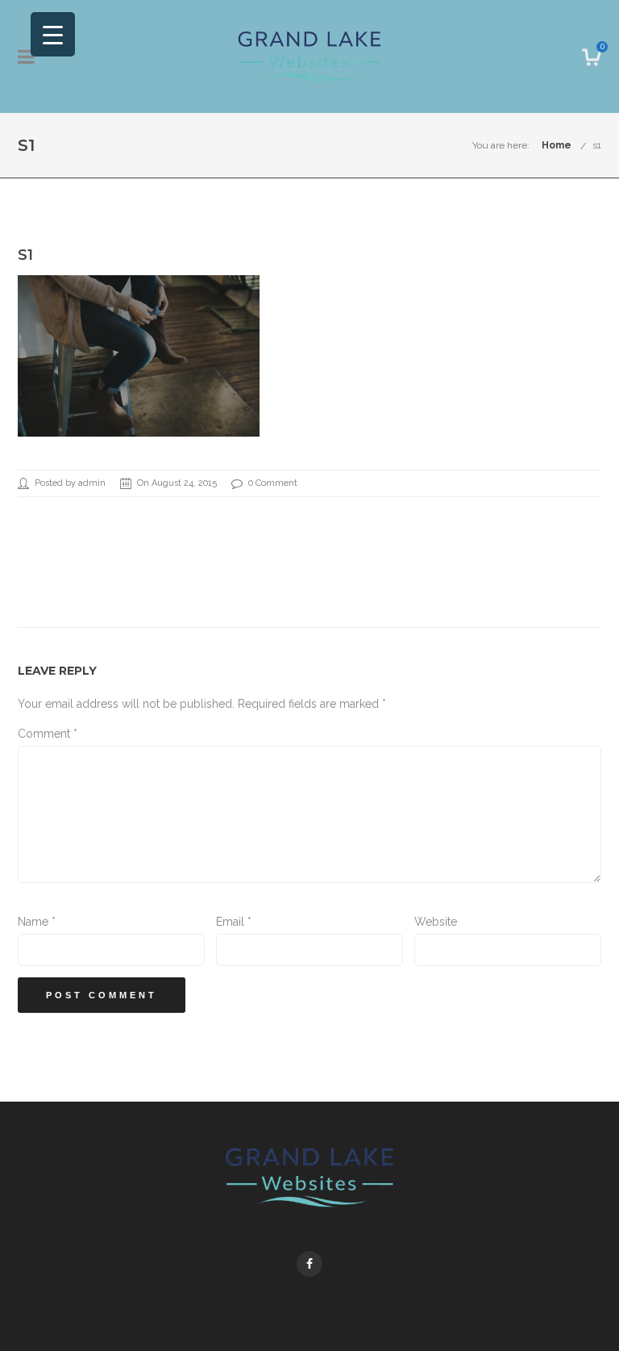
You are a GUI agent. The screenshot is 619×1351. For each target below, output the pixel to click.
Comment (47, 733)
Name (37, 921)
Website (435, 921)
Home (556, 145)
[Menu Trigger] (53, 34)
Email (233, 921)
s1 (596, 145)
